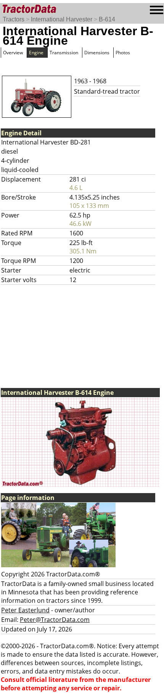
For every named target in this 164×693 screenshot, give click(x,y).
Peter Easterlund (25, 610)
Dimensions (96, 52)
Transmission (64, 52)
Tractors (13, 19)
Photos (123, 52)
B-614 (107, 19)
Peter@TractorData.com (55, 619)
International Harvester (61, 19)
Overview (13, 52)
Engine (36, 52)
